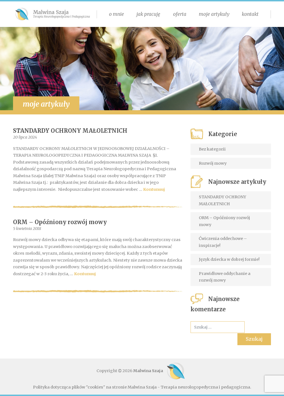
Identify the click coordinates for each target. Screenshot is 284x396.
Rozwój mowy (213, 163)
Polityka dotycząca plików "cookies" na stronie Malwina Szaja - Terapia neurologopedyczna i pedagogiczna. (142, 387)
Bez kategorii (212, 149)
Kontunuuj (154, 189)
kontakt (250, 14)
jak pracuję (148, 14)
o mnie (116, 14)
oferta (179, 14)
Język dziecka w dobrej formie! (229, 259)
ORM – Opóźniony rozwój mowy (60, 222)
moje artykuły (214, 14)
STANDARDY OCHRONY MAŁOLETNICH (70, 130)
